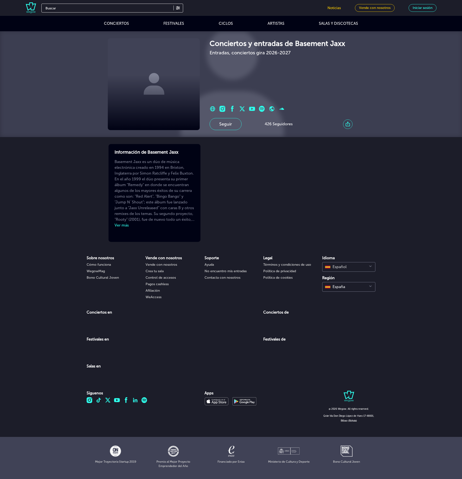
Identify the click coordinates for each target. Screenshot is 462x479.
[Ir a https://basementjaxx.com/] (213, 109)
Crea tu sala (155, 271)
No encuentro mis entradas (226, 271)
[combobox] (348, 266)
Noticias (334, 8)
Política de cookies (278, 278)
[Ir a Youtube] (252, 109)
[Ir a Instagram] (222, 109)
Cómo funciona (99, 265)
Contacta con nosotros (222, 278)
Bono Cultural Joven (103, 278)
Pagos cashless (157, 284)
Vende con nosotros (161, 265)
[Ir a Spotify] (262, 109)
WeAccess (153, 297)
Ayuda (209, 265)
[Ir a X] (242, 109)
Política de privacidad (279, 271)
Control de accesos (161, 278)
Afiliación (153, 291)
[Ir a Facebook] (232, 109)
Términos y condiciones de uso (287, 265)
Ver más (122, 225)
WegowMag (96, 271)
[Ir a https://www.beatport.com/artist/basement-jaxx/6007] (272, 109)
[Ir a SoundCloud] (282, 109)
